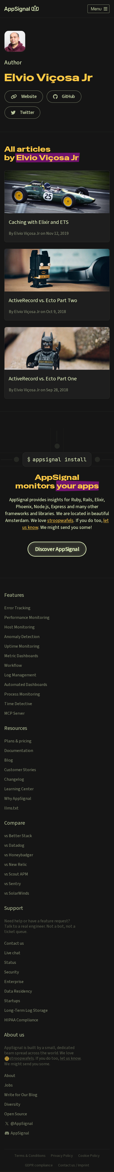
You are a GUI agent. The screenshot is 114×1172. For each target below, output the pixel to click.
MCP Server (14, 713)
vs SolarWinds (16, 893)
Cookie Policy (89, 1156)
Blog (8, 760)
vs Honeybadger (18, 855)
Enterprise (14, 982)
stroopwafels (60, 520)
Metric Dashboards (21, 656)
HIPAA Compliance (21, 1020)
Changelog (14, 779)
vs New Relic (15, 864)
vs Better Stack (18, 836)
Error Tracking (17, 608)
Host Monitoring (19, 627)
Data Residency (18, 991)
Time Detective (18, 704)
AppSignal (20, 1133)
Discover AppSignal (57, 549)
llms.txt (11, 808)
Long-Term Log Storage (26, 1010)
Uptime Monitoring (22, 646)
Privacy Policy (62, 1156)
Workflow (13, 665)
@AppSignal (22, 1123)
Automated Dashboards (25, 685)
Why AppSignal (17, 798)
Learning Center (19, 789)
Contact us (14, 943)
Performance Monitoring (27, 617)
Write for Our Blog (20, 1095)
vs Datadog (14, 845)
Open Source (15, 1114)
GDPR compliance (39, 1165)
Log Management (20, 675)
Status (10, 962)
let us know (70, 1058)
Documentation (18, 751)
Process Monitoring (22, 694)
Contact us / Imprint (73, 1165)
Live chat (12, 953)
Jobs (8, 1085)
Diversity (12, 1104)
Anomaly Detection (22, 637)
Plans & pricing (18, 741)
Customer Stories (20, 770)
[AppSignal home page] (21, 9)
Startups (12, 1001)
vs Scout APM (16, 874)
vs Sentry (12, 884)
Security (11, 972)
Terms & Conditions (30, 1156)
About (9, 1076)
